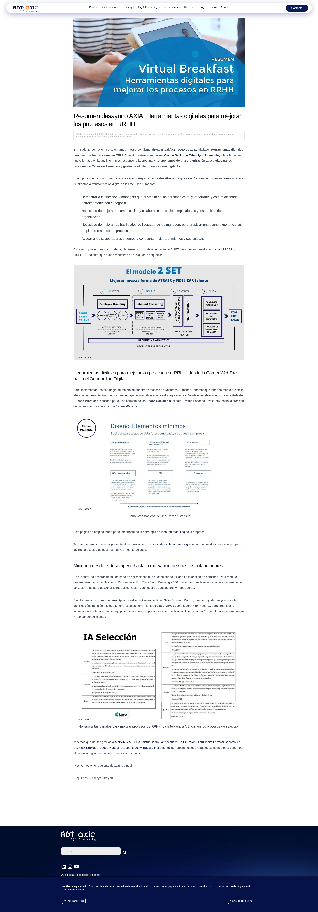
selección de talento (97, 136)
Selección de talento (135, 134)
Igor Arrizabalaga (210, 155)
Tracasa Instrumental (156, 747)
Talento (151, 134)
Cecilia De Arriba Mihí (179, 155)
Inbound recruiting (113, 134)
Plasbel (114, 747)
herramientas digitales (213, 134)
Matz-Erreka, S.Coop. (93, 747)
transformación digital (120, 136)
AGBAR (120, 742)
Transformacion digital (167, 134)
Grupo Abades (129, 747)
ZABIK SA (133, 742)
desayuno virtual (191, 134)
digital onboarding (176, 544)
